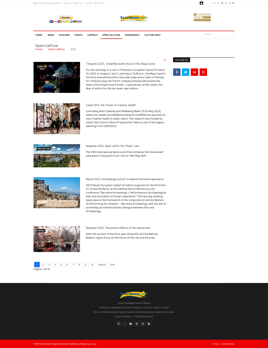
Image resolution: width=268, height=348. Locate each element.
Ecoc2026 (64, 34)
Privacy (216, 343)
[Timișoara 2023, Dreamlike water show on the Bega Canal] (57, 77)
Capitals (92, 34)
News (51, 34)
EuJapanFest (132, 34)
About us (67, 3)
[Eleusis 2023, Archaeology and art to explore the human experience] (57, 192)
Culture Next (152, 34)
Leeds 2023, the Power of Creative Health (111, 105)
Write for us (99, 3)
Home (39, 34)
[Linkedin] (194, 72)
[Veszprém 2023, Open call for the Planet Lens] (57, 155)
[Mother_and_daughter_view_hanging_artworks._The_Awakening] (57, 118)
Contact (88, 3)
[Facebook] (177, 72)
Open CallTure (111, 34)
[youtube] (222, 3)
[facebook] (214, 3)
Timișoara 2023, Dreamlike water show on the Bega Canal (120, 63)
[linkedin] (226, 3)
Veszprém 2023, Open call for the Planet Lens (112, 146)
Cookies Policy (227, 343)
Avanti (101, 264)
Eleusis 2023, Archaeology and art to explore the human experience (125, 179)
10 (92, 264)
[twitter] (218, 3)
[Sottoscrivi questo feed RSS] (165, 60)
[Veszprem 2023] (57, 239)
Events (78, 34)
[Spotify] (148, 323)
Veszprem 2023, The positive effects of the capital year (118, 228)
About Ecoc (78, 3)
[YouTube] (130, 323)
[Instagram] (203, 72)
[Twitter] (185, 72)
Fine (112, 264)
